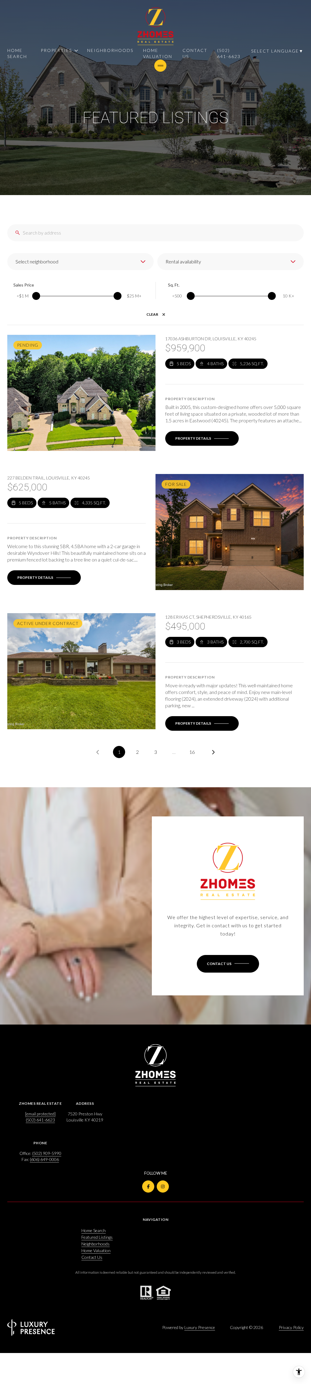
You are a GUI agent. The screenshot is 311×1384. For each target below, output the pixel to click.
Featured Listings (97, 1237)
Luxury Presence (199, 1327)
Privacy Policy (291, 1327)
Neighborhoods (110, 50)
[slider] (36, 296)
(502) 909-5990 (46, 1153)
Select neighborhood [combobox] (36, 261)
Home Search (17, 53)
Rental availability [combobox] (183, 261)
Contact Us (195, 53)
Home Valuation (157, 53)
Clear (152, 314)
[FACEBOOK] (148, 1186)
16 (192, 752)
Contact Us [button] (91, 1257)
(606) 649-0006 (44, 1159)
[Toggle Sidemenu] (160, 66)
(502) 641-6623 (229, 53)
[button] (228, 964)
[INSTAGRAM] (163, 1186)
